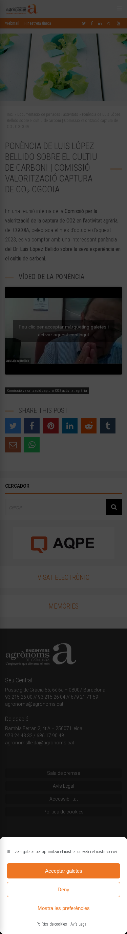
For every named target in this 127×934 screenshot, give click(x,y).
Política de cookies (52, 924)
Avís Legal (78, 924)
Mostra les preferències (64, 908)
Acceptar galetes (63, 871)
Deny (63, 889)
